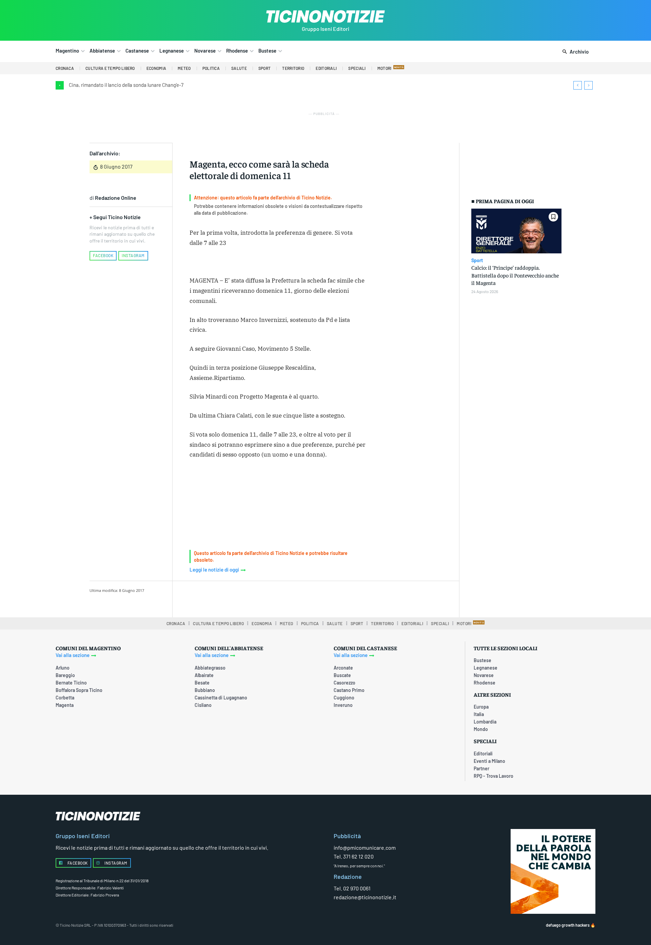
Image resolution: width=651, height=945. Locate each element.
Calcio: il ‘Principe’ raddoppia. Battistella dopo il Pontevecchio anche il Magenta (515, 275)
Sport (477, 260)
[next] (588, 85)
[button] (574, 52)
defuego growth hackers (568, 925)
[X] (259, 598)
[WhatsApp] (290, 598)
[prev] (577, 85)
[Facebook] (244, 598)
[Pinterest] (275, 598)
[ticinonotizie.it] (325, 16)
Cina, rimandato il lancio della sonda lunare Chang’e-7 (126, 85)
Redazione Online (115, 197)
